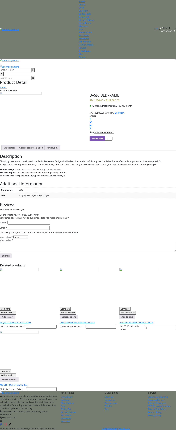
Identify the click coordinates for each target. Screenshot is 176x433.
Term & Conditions (157, 409)
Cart (106, 409)
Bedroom (83, 10)
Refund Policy (154, 412)
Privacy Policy (154, 415)
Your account (110, 403)
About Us (109, 396)
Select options (69, 316)
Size (92, 132)
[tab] (9, 147)
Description (9, 147)
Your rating (6, 237)
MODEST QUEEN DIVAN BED (13, 384)
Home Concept (86, 44)
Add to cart (97, 138)
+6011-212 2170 (167, 30)
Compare (5, 308)
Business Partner (156, 400)
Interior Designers (157, 403)
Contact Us (109, 400)
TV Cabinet (84, 35)
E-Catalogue (85, 51)
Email (3, 227)
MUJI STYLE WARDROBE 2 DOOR (15, 322)
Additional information (31, 147)
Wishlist (108, 406)
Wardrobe (84, 38)
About (82, 4)
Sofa (81, 29)
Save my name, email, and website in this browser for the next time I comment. (40, 232)
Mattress (83, 26)
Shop (81, 7)
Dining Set (84, 17)
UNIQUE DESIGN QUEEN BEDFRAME (77, 322)
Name (3, 222)
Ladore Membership (158, 396)
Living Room (85, 23)
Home (82, 1)
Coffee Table (85, 13)
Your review (6, 240)
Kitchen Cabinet (86, 20)
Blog (81, 54)
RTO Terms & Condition (159, 406)
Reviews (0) (52, 147)
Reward (82, 47)
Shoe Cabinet (85, 32)
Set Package (85, 41)
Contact (82, 57)
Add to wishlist (8, 312)
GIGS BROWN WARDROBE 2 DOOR (136, 322)
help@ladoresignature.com (116, 428)
